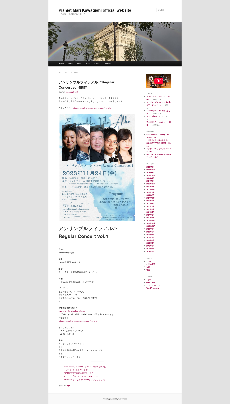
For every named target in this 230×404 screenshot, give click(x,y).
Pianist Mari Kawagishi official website (95, 10)
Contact (97, 63)
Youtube (108, 63)
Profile (70, 63)
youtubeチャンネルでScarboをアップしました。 (85, 379)
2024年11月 (150, 175)
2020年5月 (150, 240)
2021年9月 (150, 200)
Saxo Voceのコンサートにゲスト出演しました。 (85, 366)
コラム (149, 261)
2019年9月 (150, 246)
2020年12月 (150, 220)
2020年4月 (150, 243)
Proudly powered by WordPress (115, 399)
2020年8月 (150, 231)
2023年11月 (150, 183)
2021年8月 (150, 203)
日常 (148, 267)
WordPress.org (152, 288)
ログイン (149, 279)
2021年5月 (150, 209)
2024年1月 (150, 181)
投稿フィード (151, 282)
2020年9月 (150, 229)
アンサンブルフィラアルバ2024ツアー (81, 376)
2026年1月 (150, 167)
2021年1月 (150, 217)
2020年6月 (150, 237)
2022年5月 (150, 192)
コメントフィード (153, 285)
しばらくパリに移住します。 (77, 369)
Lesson (87, 63)
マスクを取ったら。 (154, 116)
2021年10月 (150, 198)
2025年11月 (150, 169)
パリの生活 (150, 264)
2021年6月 (150, 206)
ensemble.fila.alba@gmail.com (72, 311)
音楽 (69, 385)
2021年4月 (150, 212)
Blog (79, 63)
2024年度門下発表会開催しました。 (80, 373)
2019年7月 (150, 251)
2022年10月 (150, 189)
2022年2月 (150, 195)
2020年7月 (150, 234)
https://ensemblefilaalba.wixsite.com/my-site (92, 107)
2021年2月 (150, 215)
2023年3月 (150, 186)
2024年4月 (150, 178)
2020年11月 (150, 223)
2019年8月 (150, 248)
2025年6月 (150, 172)
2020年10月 (150, 226)
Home (61, 63)
